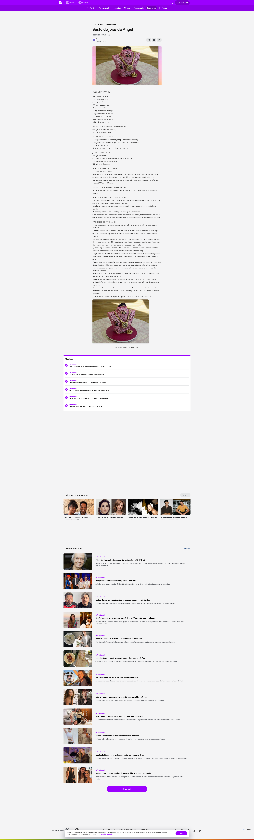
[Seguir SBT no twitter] (194, 830)
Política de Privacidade (105, 834)
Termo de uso (145, 829)
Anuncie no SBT (109, 829)
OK (181, 833)
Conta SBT (183, 3)
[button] (79, 513)
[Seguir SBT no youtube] (200, 830)
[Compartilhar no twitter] (159, 40)
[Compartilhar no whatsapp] (148, 40)
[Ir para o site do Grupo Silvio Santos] (62, 830)
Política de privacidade (127, 829)
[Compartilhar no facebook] (154, 40)
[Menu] (193, 2)
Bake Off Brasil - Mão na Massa (104, 25)
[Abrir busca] (172, 3)
